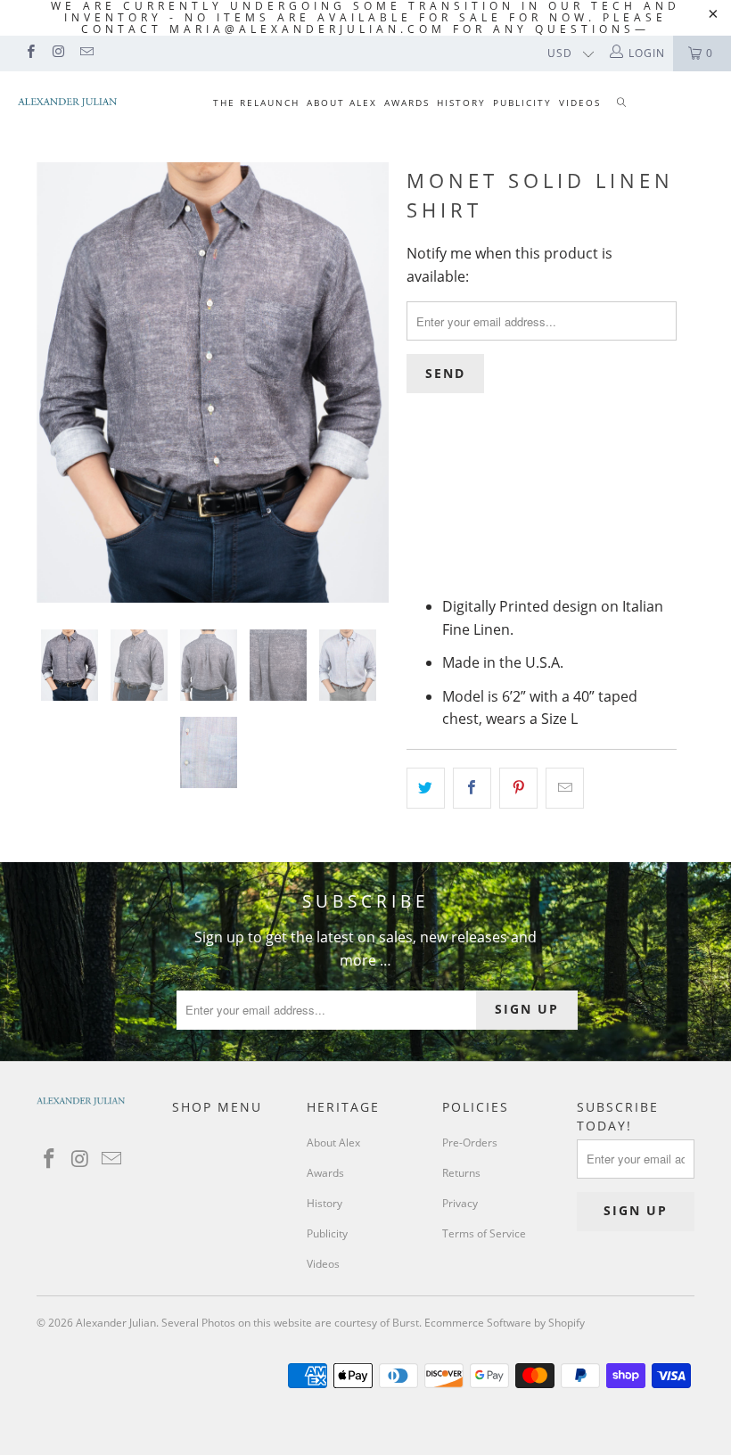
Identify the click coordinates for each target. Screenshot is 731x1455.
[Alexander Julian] (67, 102)
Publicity (522, 102)
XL (559, 538)
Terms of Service (484, 1233)
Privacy (460, 1203)
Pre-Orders (469, 1142)
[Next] (370, 382)
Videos (580, 102)
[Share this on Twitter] (426, 788)
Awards (407, 102)
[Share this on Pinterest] (518, 788)
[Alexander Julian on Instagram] (57, 53)
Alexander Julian (116, 1322)
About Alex (342, 102)
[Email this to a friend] (565, 788)
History (461, 102)
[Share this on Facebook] (472, 788)
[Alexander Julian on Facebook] (29, 53)
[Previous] (55, 382)
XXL (606, 538)
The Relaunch (256, 102)
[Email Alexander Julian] (86, 53)
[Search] (621, 104)
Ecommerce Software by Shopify (504, 1322)
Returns (461, 1172)
